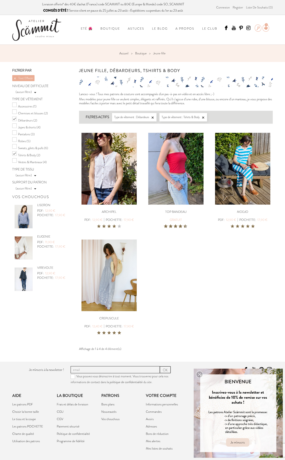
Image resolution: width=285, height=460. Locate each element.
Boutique (110, 28)
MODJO (242, 211)
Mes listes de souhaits (159, 448)
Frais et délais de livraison (72, 404)
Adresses (151, 426)
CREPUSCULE (109, 318)
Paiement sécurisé (68, 426)
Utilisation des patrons (26, 441)
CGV (60, 419)
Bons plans (107, 404)
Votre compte (161, 395)
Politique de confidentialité (73, 433)
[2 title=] (104, 226)
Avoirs (150, 419)
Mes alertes (153, 441)
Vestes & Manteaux (32, 162)
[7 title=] (178, 226)
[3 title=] (109, 226)
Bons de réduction (157, 433)
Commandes (154, 411)
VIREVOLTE (45, 267)
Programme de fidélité (71, 441)
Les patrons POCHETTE (27, 426)
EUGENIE (43, 236)
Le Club (209, 28)
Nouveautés (108, 411)
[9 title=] (183, 226)
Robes (24, 141)
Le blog (160, 28)
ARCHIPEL (109, 211)
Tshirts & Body (29, 155)
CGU (60, 411)
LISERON (43, 205)
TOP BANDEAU (176, 211)
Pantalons (26, 134)
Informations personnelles (162, 404)
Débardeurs (27, 120)
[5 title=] (119, 226)
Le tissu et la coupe (24, 419)
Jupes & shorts (29, 127)
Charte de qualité (23, 433)
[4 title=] (114, 226)
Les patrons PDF (22, 404)
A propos (184, 28)
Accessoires (27, 106)
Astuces (136, 28)
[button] (199, 374)
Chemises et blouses (33, 113)
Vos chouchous (110, 419)
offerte (58, 4)
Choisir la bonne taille (25, 411)
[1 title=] (99, 226)
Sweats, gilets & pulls (33, 148)
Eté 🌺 (87, 28)
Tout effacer (23, 78)
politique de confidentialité (126, 382)
